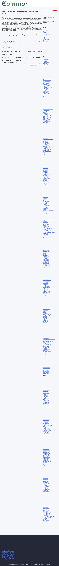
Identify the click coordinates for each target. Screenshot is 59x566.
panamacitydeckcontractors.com (48, 139)
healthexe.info (45, 166)
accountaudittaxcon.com (47, 323)
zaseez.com (45, 389)
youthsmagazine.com (46, 270)
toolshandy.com (45, 141)
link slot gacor (45, 30)
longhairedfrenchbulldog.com (47, 265)
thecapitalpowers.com (46, 352)
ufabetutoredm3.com (46, 367)
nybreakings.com (46, 505)
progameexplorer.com (46, 523)
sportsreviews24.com (46, 293)
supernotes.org (45, 313)
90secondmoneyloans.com (47, 425)
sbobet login (8, 556)
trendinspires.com (46, 143)
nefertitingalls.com (46, 392)
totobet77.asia (45, 355)
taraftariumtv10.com (46, 147)
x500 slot (3, 542)
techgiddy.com (45, 233)
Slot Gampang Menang (53, 3)
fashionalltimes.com (46, 513)
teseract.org (45, 484)
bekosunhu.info (45, 177)
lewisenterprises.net (46, 402)
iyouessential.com (46, 407)
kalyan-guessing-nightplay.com (48, 109)
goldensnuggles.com (46, 250)
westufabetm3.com (46, 371)
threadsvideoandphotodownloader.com (49, 232)
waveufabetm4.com (46, 455)
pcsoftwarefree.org (46, 403)
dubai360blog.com (46, 294)
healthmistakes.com (46, 308)
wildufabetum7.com (46, 373)
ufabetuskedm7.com (46, 366)
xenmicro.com (45, 399)
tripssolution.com (46, 428)
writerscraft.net (45, 116)
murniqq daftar (9, 549)
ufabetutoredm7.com (46, 368)
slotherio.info (45, 185)
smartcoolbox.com (46, 347)
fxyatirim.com (45, 410)
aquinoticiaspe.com (46, 264)
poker (44, 38)
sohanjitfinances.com (46, 348)
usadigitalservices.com (46, 121)
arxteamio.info (45, 321)
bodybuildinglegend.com (47, 149)
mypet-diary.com (45, 137)
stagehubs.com (45, 378)
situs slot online (11, 541)
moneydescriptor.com (46, 269)
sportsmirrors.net (46, 284)
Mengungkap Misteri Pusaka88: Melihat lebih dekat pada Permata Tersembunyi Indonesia (8, 61)
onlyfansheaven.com (46, 126)
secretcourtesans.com (46, 381)
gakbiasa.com (45, 208)
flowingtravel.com (46, 96)
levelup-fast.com (45, 440)
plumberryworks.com (46, 340)
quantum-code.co (46, 477)
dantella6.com (45, 90)
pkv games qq (9, 550)
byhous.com (45, 204)
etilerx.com (45, 462)
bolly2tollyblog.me (46, 201)
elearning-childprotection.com (47, 117)
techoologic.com (45, 497)
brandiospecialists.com (46, 98)
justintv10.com (45, 154)
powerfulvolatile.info (46, 182)
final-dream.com (45, 479)
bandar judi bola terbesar (47, 34)
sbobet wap (3, 556)
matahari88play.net (46, 268)
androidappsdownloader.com (47, 111)
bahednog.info (45, 229)
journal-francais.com (46, 153)
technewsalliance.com (46, 468)
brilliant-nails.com (46, 150)
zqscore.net (45, 317)
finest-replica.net (45, 480)
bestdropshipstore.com (46, 419)
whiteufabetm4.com (46, 458)
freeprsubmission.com (46, 489)
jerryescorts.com (45, 288)
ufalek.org (44, 299)
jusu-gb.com (45, 221)
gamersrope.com (45, 238)
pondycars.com (45, 495)
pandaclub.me (45, 202)
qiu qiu (44, 37)
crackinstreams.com (46, 435)
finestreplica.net (45, 463)
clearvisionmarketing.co (47, 476)
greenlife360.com (46, 68)
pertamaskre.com (46, 231)
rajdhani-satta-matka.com (47, 115)
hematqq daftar (4, 550)
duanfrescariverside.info (47, 461)
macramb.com (45, 136)
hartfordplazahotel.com (46, 205)
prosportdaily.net (45, 482)
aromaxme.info (45, 173)
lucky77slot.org (45, 295)
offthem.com (45, 63)
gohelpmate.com (45, 114)
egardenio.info (45, 320)
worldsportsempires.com (47, 314)
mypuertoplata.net (46, 71)
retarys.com (45, 248)
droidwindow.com (46, 488)
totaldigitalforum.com (46, 514)
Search (44, 9)
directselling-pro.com (46, 525)
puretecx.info (45, 167)
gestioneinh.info (45, 481)
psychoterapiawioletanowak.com (48, 341)
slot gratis (44, 45)
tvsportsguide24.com (46, 292)
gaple (44, 35)
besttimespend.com (46, 326)
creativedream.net (46, 123)
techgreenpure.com (46, 418)
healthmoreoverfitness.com (47, 87)
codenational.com (46, 522)
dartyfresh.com (45, 401)
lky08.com (44, 127)
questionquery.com (46, 148)
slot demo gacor (45, 46)
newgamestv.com (46, 282)
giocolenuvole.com (46, 406)
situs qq (7, 553)
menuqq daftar (4, 549)
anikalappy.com (45, 459)
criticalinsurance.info (46, 107)
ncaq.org (44, 398)
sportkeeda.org (45, 325)
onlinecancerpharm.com (47, 298)
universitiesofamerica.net (47, 80)
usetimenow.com (46, 112)
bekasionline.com (46, 66)
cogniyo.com (45, 328)
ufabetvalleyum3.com (46, 369)
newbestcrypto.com (46, 257)
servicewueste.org (46, 83)
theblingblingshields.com (47, 280)
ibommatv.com (45, 64)
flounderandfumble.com (47, 464)
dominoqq (44, 36)
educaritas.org (45, 395)
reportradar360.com (46, 145)
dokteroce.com (45, 152)
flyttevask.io (45, 203)
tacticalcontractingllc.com (47, 351)
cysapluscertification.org (47, 186)
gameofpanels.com (46, 110)
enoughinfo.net (45, 197)
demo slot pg (45, 48)
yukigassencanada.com (47, 430)
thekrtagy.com (45, 507)
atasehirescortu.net (46, 286)
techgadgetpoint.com (46, 291)
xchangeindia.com (46, 508)
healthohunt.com (46, 465)
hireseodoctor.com (46, 438)
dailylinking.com (45, 404)
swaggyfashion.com (46, 146)
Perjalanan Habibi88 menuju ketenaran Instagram (21, 59)
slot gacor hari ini (46, 39)
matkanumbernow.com (46, 85)
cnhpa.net (44, 311)
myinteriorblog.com (46, 491)
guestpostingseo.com (46, 224)
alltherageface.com (46, 521)
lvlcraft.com (45, 424)
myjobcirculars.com (46, 86)
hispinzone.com (45, 92)
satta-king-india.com (46, 429)
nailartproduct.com (46, 422)
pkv (43, 40)
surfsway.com (45, 421)
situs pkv (9, 539)
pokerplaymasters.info (46, 226)
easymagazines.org (46, 329)
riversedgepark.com (46, 388)
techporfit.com (45, 65)
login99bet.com (45, 380)
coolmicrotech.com (46, 509)
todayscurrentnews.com (47, 354)
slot (11, 47)
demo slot (44, 44)
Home (36, 3)
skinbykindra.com (46, 520)
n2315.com (45, 124)
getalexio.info (45, 322)
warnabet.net (45, 199)
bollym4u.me (45, 200)
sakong (44, 32)
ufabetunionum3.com (46, 450)
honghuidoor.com (46, 95)
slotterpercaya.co (46, 346)
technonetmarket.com (46, 469)
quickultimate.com (46, 342)
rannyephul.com (45, 144)
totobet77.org (45, 356)
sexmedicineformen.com (47, 344)
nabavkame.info (45, 207)
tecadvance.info (45, 168)
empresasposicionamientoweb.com (48, 516)
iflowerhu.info (45, 209)
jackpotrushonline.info (46, 235)
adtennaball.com (45, 100)
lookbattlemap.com (46, 251)
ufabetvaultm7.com (46, 452)
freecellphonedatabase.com (47, 237)
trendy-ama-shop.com (46, 485)
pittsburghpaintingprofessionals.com (49, 339)
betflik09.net (45, 397)
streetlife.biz (45, 195)
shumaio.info (45, 184)
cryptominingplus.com (46, 263)
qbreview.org (45, 82)
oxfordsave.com (45, 258)
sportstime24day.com (46, 278)
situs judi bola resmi (10, 555)
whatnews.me (45, 478)
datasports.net (45, 285)
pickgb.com (45, 307)
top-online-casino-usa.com (47, 94)
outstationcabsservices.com (47, 506)
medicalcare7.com (46, 99)
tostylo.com (45, 254)
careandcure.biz (45, 327)
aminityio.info (45, 169)
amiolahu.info (45, 170)
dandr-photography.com (47, 151)
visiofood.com (45, 487)
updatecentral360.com (46, 315)
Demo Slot (46, 3)
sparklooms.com (45, 350)
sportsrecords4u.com (46, 447)
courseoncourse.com (46, 227)
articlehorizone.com (46, 431)
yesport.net (45, 253)
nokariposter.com (46, 108)
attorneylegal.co (45, 289)
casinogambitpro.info (46, 225)
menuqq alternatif (4, 539)
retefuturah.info (45, 466)
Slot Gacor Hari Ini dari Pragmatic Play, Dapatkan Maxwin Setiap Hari (24, 564)
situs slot (6, 542)
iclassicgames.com (46, 259)
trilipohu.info (45, 212)
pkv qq (44, 31)
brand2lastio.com (46, 120)
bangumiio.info (45, 176)
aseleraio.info (45, 318)
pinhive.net (45, 198)
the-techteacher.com (46, 511)
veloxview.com (45, 370)
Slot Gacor (41, 3)
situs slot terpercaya (5, 541)
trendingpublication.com (47, 357)
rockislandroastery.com (46, 524)
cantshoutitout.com (46, 69)
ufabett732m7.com (46, 486)
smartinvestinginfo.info (46, 467)
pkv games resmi (46, 42)
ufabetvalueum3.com (46, 451)
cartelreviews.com (46, 420)
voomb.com (45, 290)
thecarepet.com (45, 222)
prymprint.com (45, 324)
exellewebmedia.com (46, 239)
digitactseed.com (46, 423)
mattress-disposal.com (46, 300)
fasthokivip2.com (46, 261)
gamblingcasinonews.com (47, 79)
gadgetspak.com (45, 436)
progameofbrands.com (46, 81)
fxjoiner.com (45, 519)
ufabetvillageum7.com (46, 453)
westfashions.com (46, 140)
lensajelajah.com (46, 396)
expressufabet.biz (46, 70)
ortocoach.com (45, 337)
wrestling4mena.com (46, 118)
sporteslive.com (45, 279)
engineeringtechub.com (46, 287)
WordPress (49, 564)
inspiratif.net (45, 61)
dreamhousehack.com (46, 510)
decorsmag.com (45, 78)
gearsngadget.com (46, 437)
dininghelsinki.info (46, 460)
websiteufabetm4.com (46, 457)
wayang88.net (45, 456)
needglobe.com (45, 336)
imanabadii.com (45, 211)
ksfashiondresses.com (46, 309)
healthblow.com (45, 113)
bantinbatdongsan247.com (47, 228)
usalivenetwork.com (46, 234)
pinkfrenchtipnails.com (46, 281)
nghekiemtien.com (46, 158)
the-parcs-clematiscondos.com (48, 220)
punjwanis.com (45, 219)
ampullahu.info (45, 172)
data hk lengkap (45, 47)
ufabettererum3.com (46, 358)
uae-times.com (45, 59)
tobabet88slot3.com (46, 353)
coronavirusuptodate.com (47, 434)
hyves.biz (44, 196)
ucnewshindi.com (46, 236)
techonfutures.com (46, 496)
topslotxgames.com (46, 88)
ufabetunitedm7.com (46, 365)
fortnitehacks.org (46, 187)
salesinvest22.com (46, 483)
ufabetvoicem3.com (46, 454)
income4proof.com (46, 394)
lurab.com (44, 527)
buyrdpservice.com (46, 252)
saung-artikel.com (46, 260)
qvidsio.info (45, 183)
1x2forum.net (45, 379)
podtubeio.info (45, 181)
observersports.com (46, 262)
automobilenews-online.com (47, 512)
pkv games (12, 539)
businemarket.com (46, 267)
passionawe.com (46, 338)
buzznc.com (45, 518)
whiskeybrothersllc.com (46, 372)
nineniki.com (45, 97)
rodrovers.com (45, 427)
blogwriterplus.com (46, 223)
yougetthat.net (45, 255)
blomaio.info (45, 179)
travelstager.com (45, 142)
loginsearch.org (45, 188)
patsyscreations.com (46, 393)
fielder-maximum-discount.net (47, 129)
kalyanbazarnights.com (46, 93)
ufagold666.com (45, 490)
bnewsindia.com (45, 492)
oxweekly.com (45, 138)
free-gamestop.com (46, 240)
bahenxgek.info (45, 230)
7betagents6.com (46, 433)
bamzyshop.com (45, 494)
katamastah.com (46, 316)
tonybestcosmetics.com (47, 517)
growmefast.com (46, 296)
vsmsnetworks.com (46, 62)
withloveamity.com (46, 408)
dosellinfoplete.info (46, 180)
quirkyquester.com (46, 343)
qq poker (12, 557)
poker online (4, 558)
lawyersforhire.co (46, 266)
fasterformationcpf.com (47, 249)
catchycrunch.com (46, 390)
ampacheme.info (46, 171)
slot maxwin (10, 542)
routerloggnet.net (46, 89)
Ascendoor (41, 564)
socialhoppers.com (46, 122)
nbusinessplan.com (46, 67)
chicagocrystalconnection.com (48, 210)
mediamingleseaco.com (47, 156)
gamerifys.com (45, 60)
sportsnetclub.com (46, 256)
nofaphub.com (45, 391)
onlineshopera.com (46, 400)
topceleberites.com (46, 448)
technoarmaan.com (46, 515)
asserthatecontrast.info (46, 174)
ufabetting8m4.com (46, 449)
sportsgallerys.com (46, 283)
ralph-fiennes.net (45, 128)
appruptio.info (45, 213)
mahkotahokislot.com (46, 297)
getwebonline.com (46, 125)
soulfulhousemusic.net (46, 349)
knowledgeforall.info (46, 119)
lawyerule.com (45, 155)
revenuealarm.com (46, 526)
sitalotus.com (45, 312)
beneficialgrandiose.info (47, 178)
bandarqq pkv (8, 558)
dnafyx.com (45, 405)
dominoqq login (8, 557)
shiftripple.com (45, 345)
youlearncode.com (46, 409)
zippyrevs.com (45, 84)
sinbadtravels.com (46, 241)
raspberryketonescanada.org (47, 498)
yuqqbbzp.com (45, 432)
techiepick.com (45, 493)
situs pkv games (45, 41)
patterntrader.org (45, 310)
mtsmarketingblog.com (46, 157)
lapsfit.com (45, 439)
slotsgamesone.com (46, 91)
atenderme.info (45, 175)
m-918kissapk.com (46, 206)
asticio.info (45, 319)
